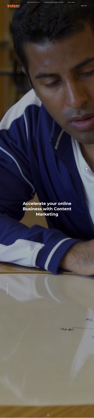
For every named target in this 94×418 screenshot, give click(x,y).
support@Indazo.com (7, 289)
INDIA (33, 2)
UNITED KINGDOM (53, 2)
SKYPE (71, 2)
